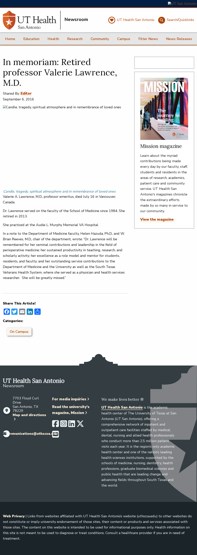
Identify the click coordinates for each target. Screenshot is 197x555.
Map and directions (29, 415)
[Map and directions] (7, 410)
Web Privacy (14, 516)
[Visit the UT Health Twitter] (80, 425)
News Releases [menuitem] (179, 38)
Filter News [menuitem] (148, 38)
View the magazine (157, 219)
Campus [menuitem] (123, 38)
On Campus (19, 331)
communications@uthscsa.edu (31, 434)
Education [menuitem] (31, 38)
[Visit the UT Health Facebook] (55, 425)
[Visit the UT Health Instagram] (63, 425)
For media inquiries (69, 399)
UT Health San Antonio (122, 407)
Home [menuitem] (10, 38)
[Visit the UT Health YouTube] (55, 435)
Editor (26, 93)
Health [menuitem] (53, 38)
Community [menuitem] (100, 38)
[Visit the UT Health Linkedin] (71, 425)
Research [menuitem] (75, 38)
